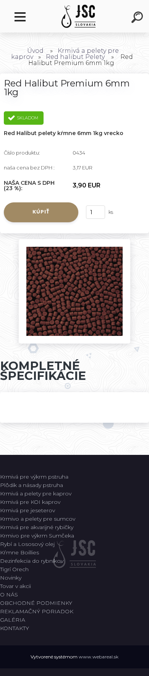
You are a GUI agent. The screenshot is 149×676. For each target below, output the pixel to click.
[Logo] (78, 16)
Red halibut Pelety (75, 56)
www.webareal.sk (98, 657)
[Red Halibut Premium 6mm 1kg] (75, 241)
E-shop (22, 17)
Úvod (35, 50)
